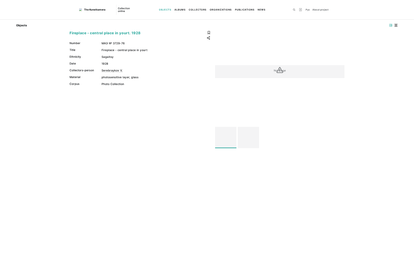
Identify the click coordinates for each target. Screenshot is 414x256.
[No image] (225, 137)
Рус (308, 9)
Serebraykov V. (112, 70)
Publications (244, 9)
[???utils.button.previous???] (219, 137)
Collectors (197, 9)
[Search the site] (294, 10)
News (261, 9)
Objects (165, 9)
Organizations (221, 9)
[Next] (340, 137)
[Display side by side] (390, 25)
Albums (179, 9)
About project (320, 9)
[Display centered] (395, 25)
